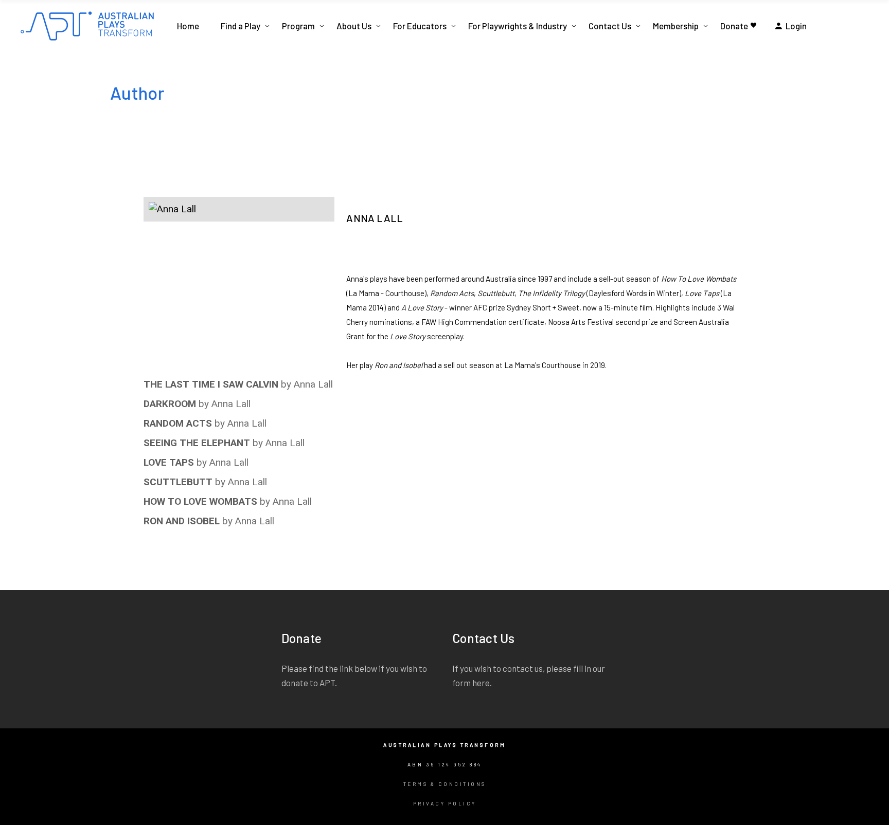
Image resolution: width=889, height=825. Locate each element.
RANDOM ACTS (178, 423)
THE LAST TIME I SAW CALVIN (211, 384)
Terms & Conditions (444, 784)
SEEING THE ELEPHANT (197, 443)
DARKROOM (170, 404)
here (481, 682)
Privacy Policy (444, 803)
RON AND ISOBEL (182, 521)
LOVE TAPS (169, 462)
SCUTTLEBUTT (178, 482)
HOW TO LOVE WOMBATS (200, 501)
